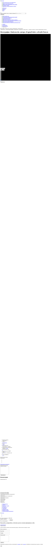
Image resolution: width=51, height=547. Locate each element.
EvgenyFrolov (4, 442)
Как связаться (4, 507)
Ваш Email (2, 531)
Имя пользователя (3, 529)
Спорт (3, 444)
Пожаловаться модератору (4, 464)
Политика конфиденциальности (7, 511)
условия (18, 544)
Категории (2, 14)
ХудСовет (4, 506)
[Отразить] (3, 70)
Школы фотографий (13, 4)
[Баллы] (25, 491)
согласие (24, 544)
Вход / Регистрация (5, 505)
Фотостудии (10, 3)
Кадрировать (3, 68)
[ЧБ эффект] (1, 70)
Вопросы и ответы (13, 6)
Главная (3, 24)
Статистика (4, 508)
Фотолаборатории (12, 2)
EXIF (7, 448)
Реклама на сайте (5, 509)
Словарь (7, 5)
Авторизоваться (3, 524)
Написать (2, 542)
